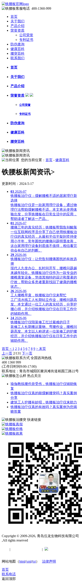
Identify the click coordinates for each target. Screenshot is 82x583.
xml (28, 561)
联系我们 (17, 58)
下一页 (27, 353)
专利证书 (26, 39)
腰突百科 (17, 53)
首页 (13, 16)
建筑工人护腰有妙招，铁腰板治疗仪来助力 (43, 402)
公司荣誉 (26, 35)
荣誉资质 (17, 30)
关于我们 (17, 21)
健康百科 (17, 49)
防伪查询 (17, 44)
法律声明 (49, 561)
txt (34, 561)
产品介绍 (17, 26)
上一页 (7, 353)
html (22, 561)
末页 (42, 349)
